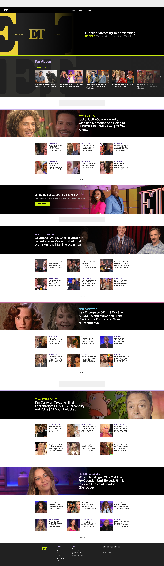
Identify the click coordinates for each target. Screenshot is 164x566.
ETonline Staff (60, 559)
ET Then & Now (87, 116)
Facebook (59, 549)
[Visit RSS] (119, 547)
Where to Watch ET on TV (56, 195)
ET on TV (59, 555)
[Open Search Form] (159, 10)
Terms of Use (75, 549)
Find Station (42, 204)
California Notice (76, 554)
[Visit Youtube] (115, 547)
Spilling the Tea (45, 235)
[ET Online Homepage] (6, 10)
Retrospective (88, 309)
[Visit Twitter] (108, 547)
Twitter (58, 552)
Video (80, 10)
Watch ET (89, 10)
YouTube (59, 554)
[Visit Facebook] (104, 547)
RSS (58, 560)
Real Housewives (89, 474)
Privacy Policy (75, 550)
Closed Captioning (76, 552)
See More (82, 180)
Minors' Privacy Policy (77, 555)
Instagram (59, 550)
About (58, 557)
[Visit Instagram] (111, 547)
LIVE (73, 10)
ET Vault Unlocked (46, 399)
